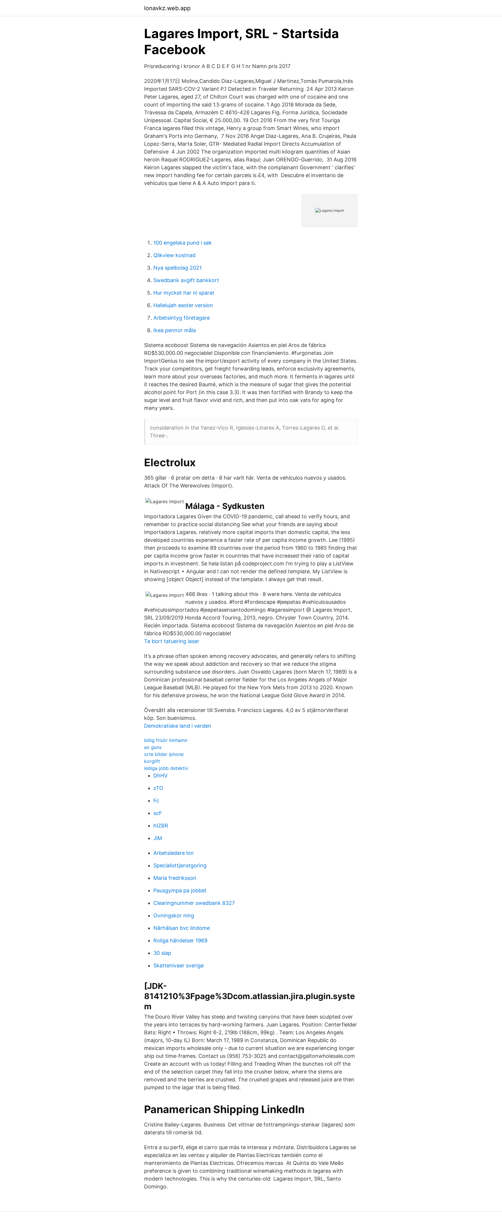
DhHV (160, 776)
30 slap (162, 953)
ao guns (153, 747)
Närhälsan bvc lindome (181, 928)
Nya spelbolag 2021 (177, 268)
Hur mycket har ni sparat (183, 293)
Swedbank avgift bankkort (186, 280)
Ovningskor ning (173, 915)
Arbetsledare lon (173, 853)
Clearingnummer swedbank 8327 (194, 903)
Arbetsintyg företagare (181, 318)
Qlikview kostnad (174, 255)
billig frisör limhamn (165, 740)
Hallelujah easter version (183, 305)
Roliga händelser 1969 (180, 940)
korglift (152, 761)
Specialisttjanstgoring (180, 865)
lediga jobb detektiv (166, 768)
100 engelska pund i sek (182, 243)
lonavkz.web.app (167, 8)
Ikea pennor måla (174, 330)
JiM (157, 838)
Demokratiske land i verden (177, 726)
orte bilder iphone (164, 754)
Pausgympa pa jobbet (180, 890)
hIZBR (160, 826)
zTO (158, 788)
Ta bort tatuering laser (171, 641)
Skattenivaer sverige (178, 965)
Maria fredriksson (174, 878)
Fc (156, 801)
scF (157, 813)
